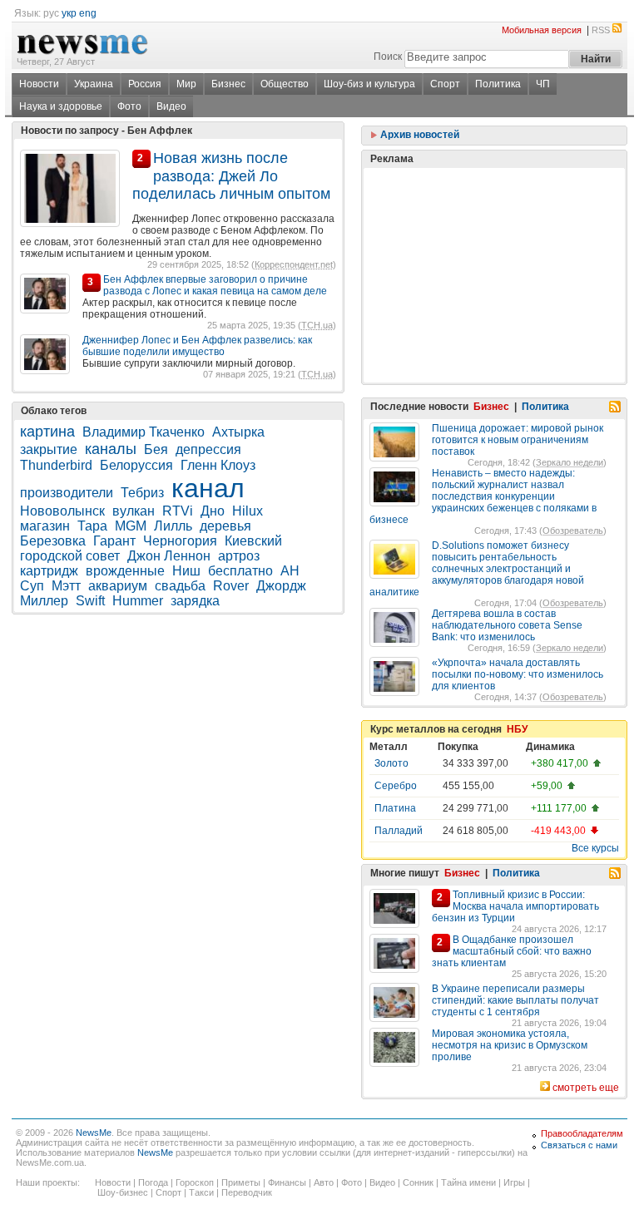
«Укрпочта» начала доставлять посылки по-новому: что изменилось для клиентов (517, 674)
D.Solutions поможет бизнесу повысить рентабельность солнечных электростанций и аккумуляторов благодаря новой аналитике (476, 569)
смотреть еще (585, 1087)
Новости (39, 84)
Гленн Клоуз (218, 465)
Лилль (173, 526)
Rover (231, 586)
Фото (129, 106)
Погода (153, 1182)
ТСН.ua (317, 325)
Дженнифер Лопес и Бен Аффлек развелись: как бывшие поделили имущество (197, 346)
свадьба (180, 586)
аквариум (117, 586)
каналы (110, 449)
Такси (201, 1192)
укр (69, 13)
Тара (92, 526)
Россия (144, 84)
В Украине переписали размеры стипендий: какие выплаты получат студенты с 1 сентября (515, 1000)
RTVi (177, 511)
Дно (213, 511)
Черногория (180, 541)
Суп (32, 586)
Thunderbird (56, 465)
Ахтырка (238, 432)
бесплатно (240, 571)
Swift (90, 601)
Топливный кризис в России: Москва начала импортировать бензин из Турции (515, 906)
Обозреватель (572, 531)
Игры (514, 1182)
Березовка (53, 541)
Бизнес (228, 84)
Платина (395, 808)
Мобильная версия (542, 30)
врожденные (125, 571)
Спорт (445, 84)
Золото (391, 763)
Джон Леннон (169, 556)
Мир (186, 84)
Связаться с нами (579, 1145)
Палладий (398, 831)
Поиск (388, 56)
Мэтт (66, 586)
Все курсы (595, 848)
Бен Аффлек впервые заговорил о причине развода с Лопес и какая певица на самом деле (215, 285)
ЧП (543, 84)
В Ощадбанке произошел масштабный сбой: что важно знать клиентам (512, 951)
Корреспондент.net (294, 264)
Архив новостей (418, 135)
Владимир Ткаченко (143, 432)
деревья (225, 526)
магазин (45, 526)
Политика (498, 84)
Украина (93, 84)
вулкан (133, 511)
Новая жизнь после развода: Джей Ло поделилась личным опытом (231, 176)
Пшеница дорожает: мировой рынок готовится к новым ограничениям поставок (517, 439)
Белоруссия (136, 465)
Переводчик (246, 1192)
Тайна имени (468, 1182)
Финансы (287, 1182)
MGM (130, 526)
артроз (239, 556)
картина (47, 431)
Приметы (240, 1182)
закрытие (48, 449)
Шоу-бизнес (122, 1192)
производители (66, 493)
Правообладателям (582, 1133)
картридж (49, 571)
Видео (171, 106)
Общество (284, 84)
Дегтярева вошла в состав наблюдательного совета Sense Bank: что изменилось (507, 625)
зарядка (195, 601)
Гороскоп (195, 1182)
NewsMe (93, 1133)
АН (290, 571)
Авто (324, 1182)
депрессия (208, 449)
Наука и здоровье (60, 106)
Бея (156, 449)
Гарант (114, 541)
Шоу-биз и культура (369, 84)
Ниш (186, 571)
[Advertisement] (494, 233)
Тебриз (142, 493)
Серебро (395, 786)
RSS (601, 30)
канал (208, 488)
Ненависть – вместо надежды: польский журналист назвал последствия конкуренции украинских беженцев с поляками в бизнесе (483, 496)
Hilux (247, 511)
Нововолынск (62, 511)
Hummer (137, 601)
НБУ (517, 729)
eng (88, 13)
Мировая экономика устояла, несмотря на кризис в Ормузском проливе (509, 1045)
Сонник (418, 1182)
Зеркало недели (569, 462)
